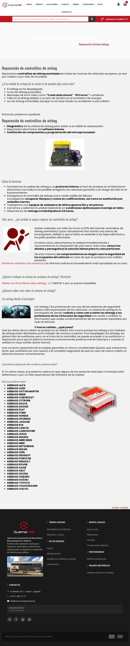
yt (29, 619)
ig (23, 619)
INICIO (50, 548)
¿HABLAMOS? (53, 564)
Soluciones (52, 4)
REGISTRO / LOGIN (55, 534)
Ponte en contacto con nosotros (22, 263)
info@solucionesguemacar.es (22, 601)
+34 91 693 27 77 (18, 596)
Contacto (66, 12)
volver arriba (120, 507)
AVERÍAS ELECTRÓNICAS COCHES (61, 559)
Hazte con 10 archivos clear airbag (24, 283)
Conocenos (88, 4)
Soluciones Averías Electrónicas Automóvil (48, 44)
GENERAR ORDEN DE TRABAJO (100, 572)
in (9, 619)
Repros (39, 4)
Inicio (29, 4)
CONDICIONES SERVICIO (97, 545)
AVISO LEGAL (93, 529)
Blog (100, 4)
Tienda (76, 4)
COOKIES (91, 540)
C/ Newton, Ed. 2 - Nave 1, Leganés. (25, 591)
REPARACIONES (54, 553)
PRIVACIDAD (92, 534)
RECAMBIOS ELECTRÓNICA (59, 529)
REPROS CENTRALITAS (96, 559)
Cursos (65, 4)
